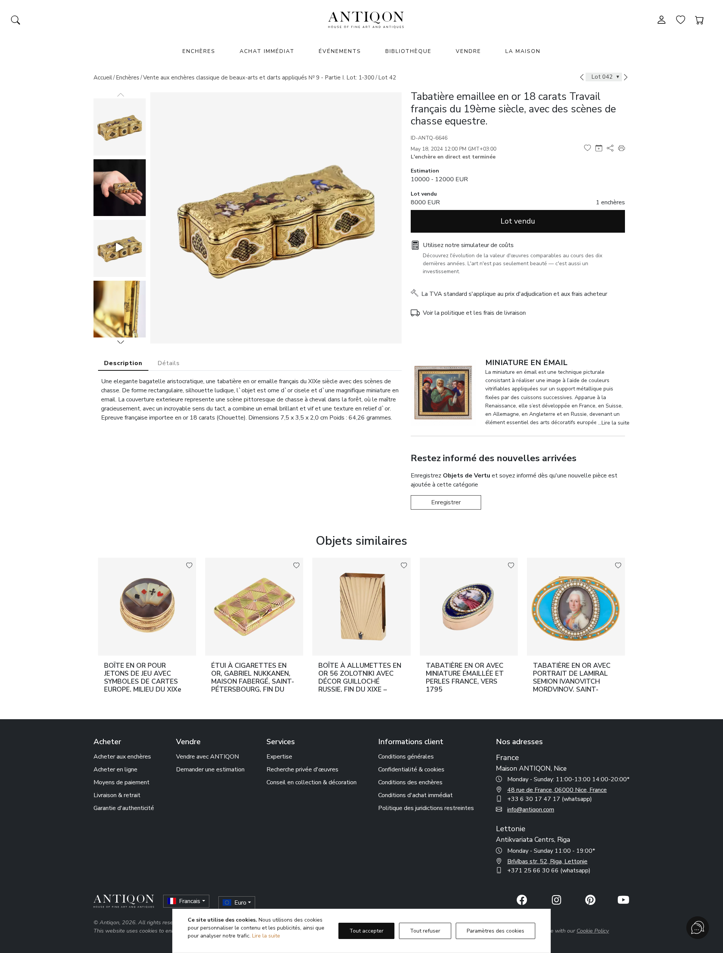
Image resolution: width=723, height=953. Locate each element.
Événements (340, 51)
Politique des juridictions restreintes (426, 808)
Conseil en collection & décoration (311, 782)
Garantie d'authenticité (123, 808)
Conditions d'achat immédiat (415, 795)
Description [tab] (123, 363)
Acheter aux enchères (122, 756)
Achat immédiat (267, 51)
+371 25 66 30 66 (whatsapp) (549, 870)
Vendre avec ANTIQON (207, 756)
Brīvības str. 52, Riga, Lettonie (547, 861)
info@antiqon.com (530, 809)
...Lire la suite (614, 422)
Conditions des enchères (410, 782)
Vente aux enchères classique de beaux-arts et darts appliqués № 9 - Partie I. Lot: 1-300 (258, 77)
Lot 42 (387, 77)
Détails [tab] (168, 363)
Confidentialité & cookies (411, 769)
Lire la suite (266, 935)
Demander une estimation (210, 769)
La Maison (523, 51)
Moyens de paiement (121, 782)
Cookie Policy (593, 930)
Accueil (102, 77)
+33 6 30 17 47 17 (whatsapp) (549, 799)
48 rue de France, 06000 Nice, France (557, 790)
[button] (121, 342)
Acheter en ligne (115, 769)
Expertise (279, 756)
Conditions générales (406, 756)
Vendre (468, 51)
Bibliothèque (408, 51)
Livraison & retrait (116, 795)
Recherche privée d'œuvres (302, 769)
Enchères (127, 77)
